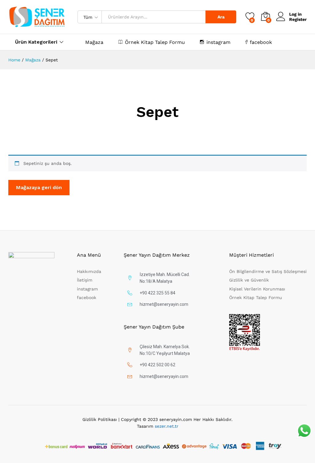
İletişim (84, 280)
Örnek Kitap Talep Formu (155, 42)
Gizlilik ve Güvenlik (249, 280)
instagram (218, 42)
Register (298, 19)
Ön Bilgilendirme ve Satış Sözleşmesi (268, 271)
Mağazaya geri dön (39, 187)
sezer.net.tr (166, 426)
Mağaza (94, 42)
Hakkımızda (89, 271)
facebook (261, 42)
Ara (221, 16)
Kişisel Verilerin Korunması (257, 288)
